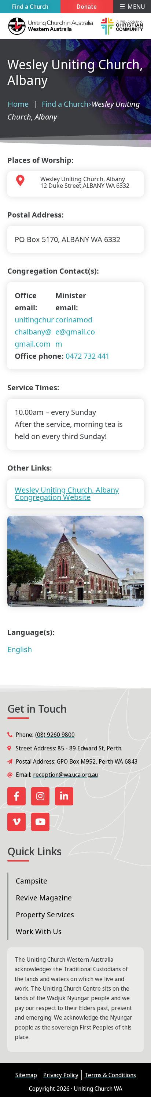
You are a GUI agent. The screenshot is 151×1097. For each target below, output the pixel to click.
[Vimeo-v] (16, 822)
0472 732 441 (88, 356)
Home (18, 104)
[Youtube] (40, 822)
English (19, 649)
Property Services (45, 914)
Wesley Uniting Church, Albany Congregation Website (67, 493)
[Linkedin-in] (64, 796)
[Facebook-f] (16, 796)
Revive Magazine (44, 898)
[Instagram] (40, 796)
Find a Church (65, 104)
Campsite (31, 881)
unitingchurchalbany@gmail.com (34, 332)
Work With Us (39, 931)
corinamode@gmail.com (75, 332)
